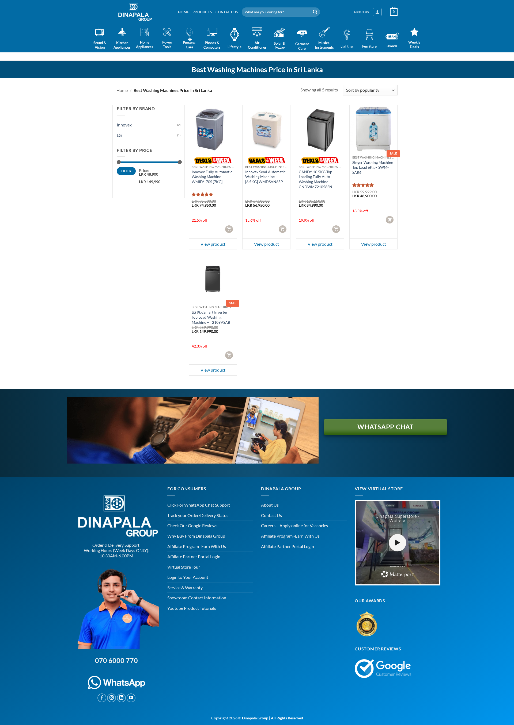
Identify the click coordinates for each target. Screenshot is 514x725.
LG (119, 135)
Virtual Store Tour (183, 566)
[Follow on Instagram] (111, 697)
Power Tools (167, 44)
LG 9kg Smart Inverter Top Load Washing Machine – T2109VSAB (211, 317)
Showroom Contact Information (196, 597)
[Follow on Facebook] (101, 697)
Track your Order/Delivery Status (197, 515)
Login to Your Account (187, 577)
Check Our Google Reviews (192, 525)
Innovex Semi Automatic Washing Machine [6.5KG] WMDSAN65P (265, 176)
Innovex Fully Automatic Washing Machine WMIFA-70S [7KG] (212, 176)
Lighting (347, 46)
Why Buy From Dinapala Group (196, 535)
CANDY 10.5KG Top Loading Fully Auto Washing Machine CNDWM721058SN (315, 179)
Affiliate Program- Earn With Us (196, 546)
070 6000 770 (116, 660)
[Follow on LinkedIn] (121, 697)
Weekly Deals (414, 44)
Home (183, 12)
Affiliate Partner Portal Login (193, 556)
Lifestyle (234, 47)
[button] (377, 12)
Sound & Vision (99, 45)
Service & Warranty (185, 587)
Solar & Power (279, 45)
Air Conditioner (257, 45)
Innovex (124, 124)
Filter (126, 171)
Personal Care (189, 44)
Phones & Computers (212, 45)
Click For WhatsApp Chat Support (198, 504)
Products (202, 12)
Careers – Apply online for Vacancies (294, 525)
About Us (270, 504)
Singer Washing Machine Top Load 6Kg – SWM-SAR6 (372, 167)
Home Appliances (145, 44)
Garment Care (302, 46)
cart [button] (229, 229)
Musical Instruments (324, 45)
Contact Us (227, 12)
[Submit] (315, 12)
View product (213, 243)
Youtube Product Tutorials (191, 608)
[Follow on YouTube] (131, 697)
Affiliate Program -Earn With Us (290, 535)
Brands (392, 46)
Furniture (369, 46)
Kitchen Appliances (122, 45)
